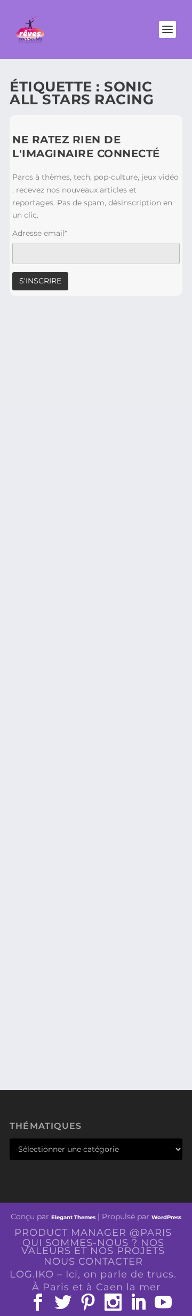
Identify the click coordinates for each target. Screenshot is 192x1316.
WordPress (166, 1217)
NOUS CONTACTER (93, 1261)
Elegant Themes (73, 1217)
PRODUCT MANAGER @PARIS (93, 1232)
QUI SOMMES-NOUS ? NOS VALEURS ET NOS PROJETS (93, 1247)
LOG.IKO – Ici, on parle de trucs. (93, 1274)
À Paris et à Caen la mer (96, 1287)
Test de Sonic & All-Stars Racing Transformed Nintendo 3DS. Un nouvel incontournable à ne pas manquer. (89, 673)
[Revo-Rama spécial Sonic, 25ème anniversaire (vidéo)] (96, 363)
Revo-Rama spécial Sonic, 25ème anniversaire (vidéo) (93, 437)
